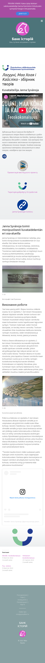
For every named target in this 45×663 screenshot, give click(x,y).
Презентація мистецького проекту (22, 172)
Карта (22, 604)
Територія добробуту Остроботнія (22, 192)
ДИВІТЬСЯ (22, 14)
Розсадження (22, 595)
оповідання (22, 600)
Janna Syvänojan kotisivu (22, 212)
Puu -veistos (6, 566)
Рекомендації (22, 602)
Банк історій (22, 39)
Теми (22, 597)
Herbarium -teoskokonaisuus (28, 557)
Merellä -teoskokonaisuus (11, 556)
